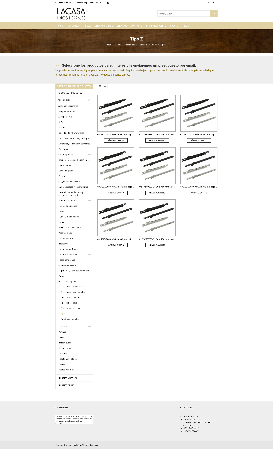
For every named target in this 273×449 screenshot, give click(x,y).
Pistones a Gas (65, 233)
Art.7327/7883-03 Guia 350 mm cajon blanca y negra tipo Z (209, 186)
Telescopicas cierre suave (72, 286)
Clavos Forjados (65, 170)
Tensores (62, 353)
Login (212, 2)
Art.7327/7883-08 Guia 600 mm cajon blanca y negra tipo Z (126, 134)
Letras (61, 211)
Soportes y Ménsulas (68, 254)
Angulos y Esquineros (68, 106)
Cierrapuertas (64, 165)
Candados (63, 149)
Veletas (61, 364)
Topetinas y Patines (67, 359)
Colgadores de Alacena (69, 181)
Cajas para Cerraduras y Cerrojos (73, 138)
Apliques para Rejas (67, 111)
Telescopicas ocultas (70, 297)
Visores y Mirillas (66, 369)
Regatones (63, 243)
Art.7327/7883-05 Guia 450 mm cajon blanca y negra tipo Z (126, 186)
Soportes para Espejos (68, 249)
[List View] (105, 86)
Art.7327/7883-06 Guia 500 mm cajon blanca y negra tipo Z (209, 134)
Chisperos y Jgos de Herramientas (74, 160)
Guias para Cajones (148, 44)
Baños (61, 122)
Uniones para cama (67, 265)
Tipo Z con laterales (70, 319)
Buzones (62, 127)
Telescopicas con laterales (73, 292)
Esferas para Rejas (67, 200)
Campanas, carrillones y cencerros (74, 143)
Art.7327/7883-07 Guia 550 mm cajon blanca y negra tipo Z (168, 134)
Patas (61, 222)
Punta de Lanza (65, 238)
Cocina (61, 176)
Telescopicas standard (71, 308)
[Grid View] (99, 86)
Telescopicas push (69, 302)
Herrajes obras (66, 385)
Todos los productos (70, 92)
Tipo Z (164, 44)
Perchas (62, 332)
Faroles (61, 276)
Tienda (118, 44)
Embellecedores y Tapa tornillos (73, 187)
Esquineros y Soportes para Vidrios (74, 270)
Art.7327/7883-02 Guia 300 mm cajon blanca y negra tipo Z (126, 239)
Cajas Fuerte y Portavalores (71, 133)
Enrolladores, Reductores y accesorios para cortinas (70, 193)
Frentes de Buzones (67, 206)
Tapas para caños (66, 260)
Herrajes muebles (67, 378)
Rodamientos (64, 348)
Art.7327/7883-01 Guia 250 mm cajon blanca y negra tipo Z (168, 239)
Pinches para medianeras (70, 227)
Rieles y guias (64, 342)
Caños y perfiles (65, 154)
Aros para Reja (65, 116)
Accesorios (130, 44)
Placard (61, 337)
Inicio (109, 44)
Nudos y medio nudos (68, 216)
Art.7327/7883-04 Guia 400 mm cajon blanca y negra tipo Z (168, 186)
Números (62, 326)
